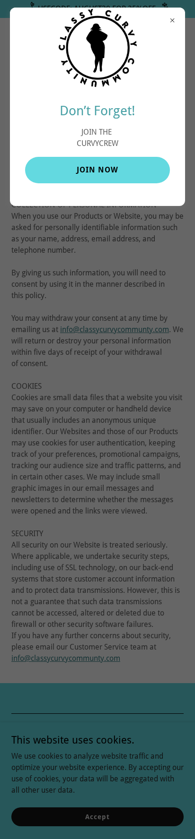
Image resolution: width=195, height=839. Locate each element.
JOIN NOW (97, 169)
